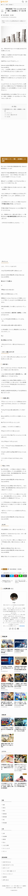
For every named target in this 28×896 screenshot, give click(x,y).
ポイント (5, 851)
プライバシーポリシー (8, 874)
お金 (4, 833)
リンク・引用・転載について (9, 871)
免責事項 (5, 877)
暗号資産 (5, 822)
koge (14, 602)
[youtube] (18, 629)
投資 (4, 804)
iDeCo (4, 807)
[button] (3, 576)
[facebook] (13, 629)
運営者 (15, 887)
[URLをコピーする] (25, 576)
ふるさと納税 (6, 845)
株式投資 (5, 569)
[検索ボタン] (23, 1)
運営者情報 (22, 625)
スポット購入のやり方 (12, 114)
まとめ (8, 116)
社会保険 (5, 836)
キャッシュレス (6, 848)
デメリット (9, 113)
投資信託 (5, 813)
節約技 (4, 839)
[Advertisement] (14, 138)
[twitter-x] (15, 629)
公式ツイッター (6, 868)
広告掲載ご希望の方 (6, 885)
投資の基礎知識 (6, 15)
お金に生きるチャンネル (8, 865)
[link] (10, 629)
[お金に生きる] (4, 1)
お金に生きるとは (7, 862)
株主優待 (12, 15)
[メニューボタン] (26, 1)
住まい (4, 842)
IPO (3, 819)
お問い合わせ (6, 880)
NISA (4, 810)
